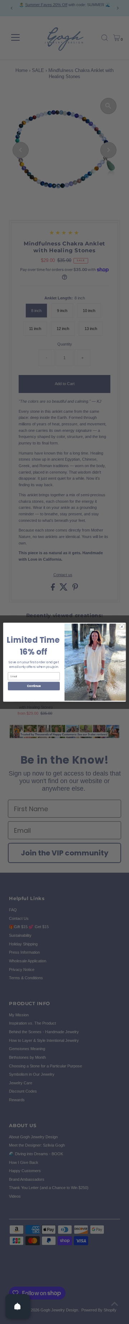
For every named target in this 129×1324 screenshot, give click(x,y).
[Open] (17, 1306)
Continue (33, 686)
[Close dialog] (121, 626)
